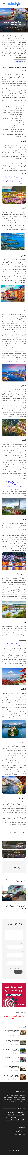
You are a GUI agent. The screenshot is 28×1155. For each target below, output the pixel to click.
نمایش (16, 61)
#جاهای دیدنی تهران (20, 1112)
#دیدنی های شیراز (11, 1114)
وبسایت (21, 960)
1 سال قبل (20, 912)
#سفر (7, 1117)
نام (22, 943)
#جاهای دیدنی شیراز (11, 1112)
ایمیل (21, 951)
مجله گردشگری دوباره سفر (19, 1131)
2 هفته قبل (17, 1035)
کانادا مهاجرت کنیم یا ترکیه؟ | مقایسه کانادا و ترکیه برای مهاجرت (13, 483)
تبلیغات (17, 1151)
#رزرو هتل (22, 1117)
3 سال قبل (14, 28)
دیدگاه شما (20, 928)
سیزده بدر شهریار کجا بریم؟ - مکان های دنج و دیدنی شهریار (16, 845)
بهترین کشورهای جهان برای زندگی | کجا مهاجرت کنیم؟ (12, 182)
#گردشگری (17, 1119)
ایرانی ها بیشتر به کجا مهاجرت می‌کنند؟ (13, 486)
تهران (22, 843)
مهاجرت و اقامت (19, 19)
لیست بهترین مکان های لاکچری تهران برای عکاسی (13, 178)
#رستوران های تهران (14, 1117)
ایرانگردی (19, 843)
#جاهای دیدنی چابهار (20, 1114)
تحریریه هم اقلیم (19, 28)
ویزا (25, 903)
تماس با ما (11, 1151)
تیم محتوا (24, 912)
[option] (14, 898)
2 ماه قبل (17, 1044)
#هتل (23, 1119)
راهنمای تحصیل (21, 903)
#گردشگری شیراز (9, 1119)
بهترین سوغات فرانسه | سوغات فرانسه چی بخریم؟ (13, 644)
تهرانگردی (15, 852)
